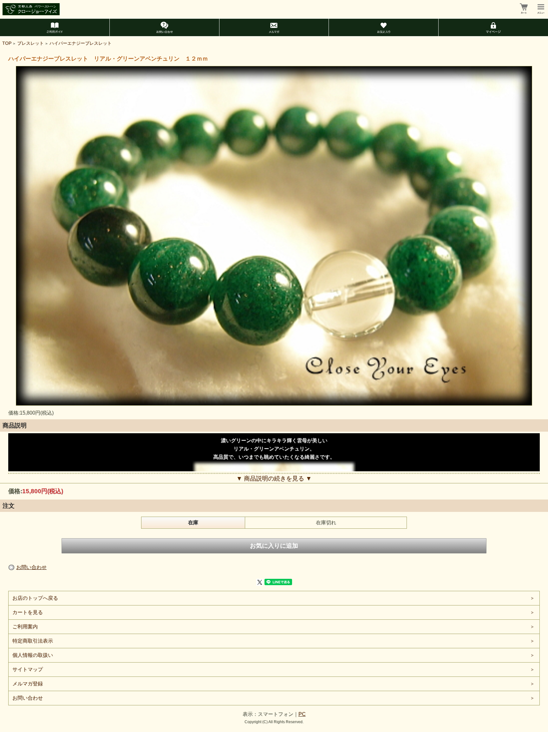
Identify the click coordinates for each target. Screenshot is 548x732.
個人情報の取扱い (32, 655)
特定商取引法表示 (32, 641)
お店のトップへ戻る (35, 598)
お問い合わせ (31, 567)
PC (302, 714)
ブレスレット (30, 43)
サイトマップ (27, 669)
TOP (6, 43)
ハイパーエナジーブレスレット (80, 43)
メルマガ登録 (27, 683)
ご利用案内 (25, 626)
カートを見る (27, 612)
